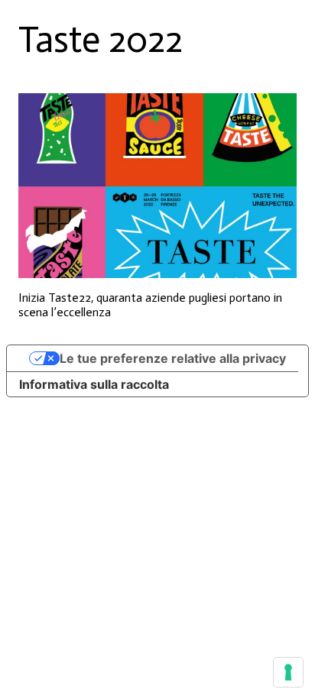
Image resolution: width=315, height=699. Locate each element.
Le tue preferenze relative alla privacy (173, 358)
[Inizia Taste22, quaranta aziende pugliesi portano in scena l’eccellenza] (157, 186)
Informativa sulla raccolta (94, 384)
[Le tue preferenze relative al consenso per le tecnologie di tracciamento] (288, 672)
